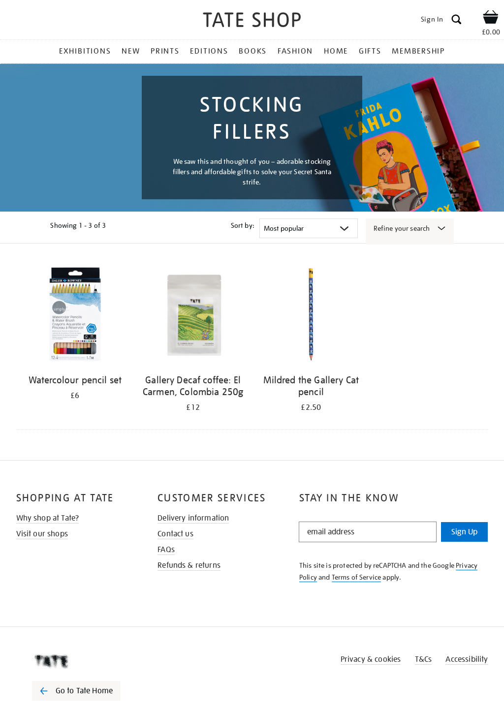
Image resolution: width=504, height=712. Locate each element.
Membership (418, 51)
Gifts (370, 51)
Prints (165, 51)
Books (253, 51)
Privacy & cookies (371, 659)
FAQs (166, 550)
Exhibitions (85, 51)
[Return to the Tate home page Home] (252, 21)
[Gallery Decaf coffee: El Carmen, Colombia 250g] (193, 315)
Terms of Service (356, 577)
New (131, 51)
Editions (209, 51)
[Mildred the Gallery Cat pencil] (311, 315)
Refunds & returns (189, 565)
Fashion (295, 51)
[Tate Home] (83, 661)
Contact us (175, 534)
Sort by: (242, 225)
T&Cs (423, 659)
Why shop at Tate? (47, 518)
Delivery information (193, 518)
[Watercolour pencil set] (75, 315)
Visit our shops (42, 534)
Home (336, 51)
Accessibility (466, 659)
